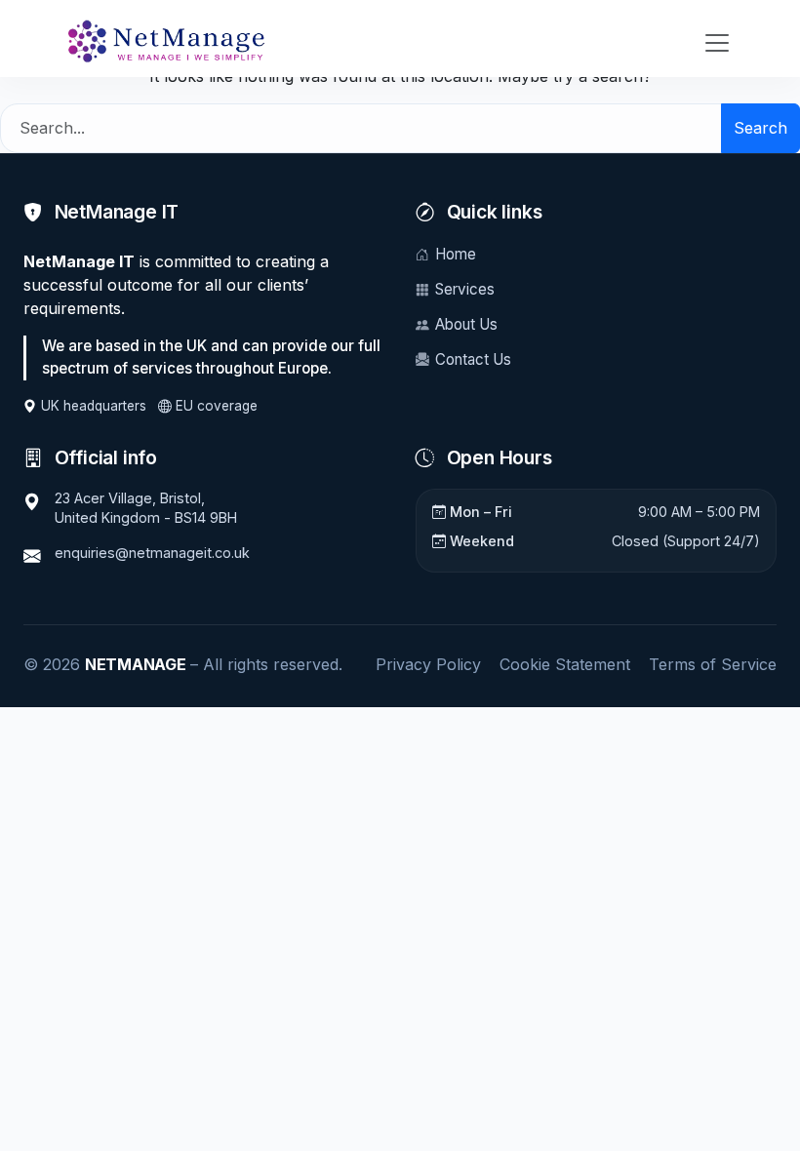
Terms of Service (713, 664)
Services (465, 289)
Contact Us (473, 359)
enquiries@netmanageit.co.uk (152, 552)
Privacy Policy (428, 664)
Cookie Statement (565, 664)
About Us (466, 324)
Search (760, 128)
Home (455, 254)
